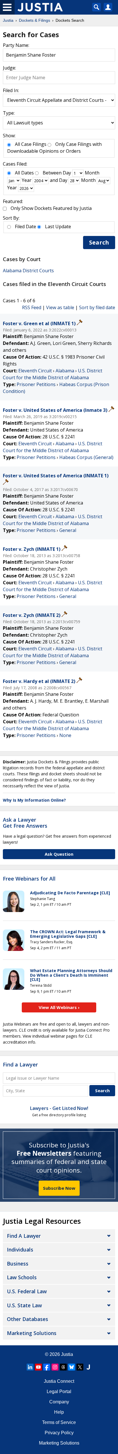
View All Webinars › (59, 1007)
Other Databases (27, 1319)
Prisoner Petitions (36, 384)
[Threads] (63, 1367)
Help (59, 1412)
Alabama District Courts (28, 270)
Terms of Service (59, 1422)
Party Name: (16, 45)
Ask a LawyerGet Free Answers (25, 822)
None (65, 735)
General (67, 530)
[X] (79, 1367)
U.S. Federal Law (27, 1291)
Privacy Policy (59, 1432)
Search (99, 242)
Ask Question (59, 854)
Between (52, 173)
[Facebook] (46, 1367)
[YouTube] (38, 1367)
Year (27, 180)
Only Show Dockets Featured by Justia (51, 208)
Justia (67, 1354)
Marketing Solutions (31, 1333)
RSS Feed (31, 307)
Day (67, 173)
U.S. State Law (24, 1305)
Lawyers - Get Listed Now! (59, 1108)
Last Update (58, 226)
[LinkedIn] (30, 1367)
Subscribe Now (59, 1188)
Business (17, 1263)
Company (59, 1401)
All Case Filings (30, 144)
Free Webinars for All (29, 879)
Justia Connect (59, 1381)
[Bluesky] (71, 1367)
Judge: (9, 68)
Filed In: (11, 90)
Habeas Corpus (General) (86, 457)
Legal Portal (59, 1391)
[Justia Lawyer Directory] (88, 1367)
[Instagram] (55, 1367)
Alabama (65, 371)
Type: (9, 113)
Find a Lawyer (20, 1064)
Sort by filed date (97, 307)
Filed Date (25, 226)
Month (92, 173)
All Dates (24, 173)
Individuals (20, 1249)
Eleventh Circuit (35, 371)
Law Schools (22, 1277)
